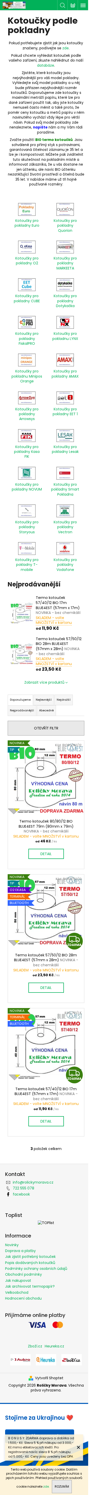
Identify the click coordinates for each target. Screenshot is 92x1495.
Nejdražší (64, 700)
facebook (21, 1194)
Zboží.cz (35, 1346)
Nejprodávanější (22, 710)
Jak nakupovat (18, 1280)
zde (65, 48)
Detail (46, 853)
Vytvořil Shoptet (49, 1378)
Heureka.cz (54, 1346)
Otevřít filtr (46, 728)
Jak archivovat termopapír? (30, 1286)
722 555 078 (23, 1188)
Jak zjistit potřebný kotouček (30, 1256)
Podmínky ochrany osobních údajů (36, 1268)
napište (40, 127)
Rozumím (62, 1486)
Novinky (12, 1244)
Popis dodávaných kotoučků (30, 1262)
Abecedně (46, 710)
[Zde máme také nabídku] (20, 1359)
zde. (46, 1486)
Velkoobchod (16, 1292)
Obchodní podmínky (23, 1274)
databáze (45, 65)
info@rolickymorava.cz (33, 1182)
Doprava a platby (20, 1250)
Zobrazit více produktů (44, 682)
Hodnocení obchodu (23, 1298)
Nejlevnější (44, 700)
